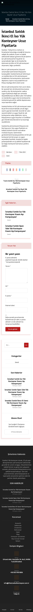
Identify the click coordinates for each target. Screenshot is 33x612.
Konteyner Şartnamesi (18, 537)
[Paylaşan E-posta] (26, 169)
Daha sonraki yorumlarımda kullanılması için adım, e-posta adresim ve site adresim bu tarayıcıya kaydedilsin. (15, 320)
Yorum (8, 266)
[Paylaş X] (10, 169)
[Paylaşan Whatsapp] (23, 169)
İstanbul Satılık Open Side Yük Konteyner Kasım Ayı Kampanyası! (16, 392)
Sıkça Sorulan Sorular (18, 539)
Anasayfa (18, 523)
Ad (6, 286)
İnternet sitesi (9, 305)
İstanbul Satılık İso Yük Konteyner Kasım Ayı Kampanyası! (16, 381)
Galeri (18, 532)
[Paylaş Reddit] (16, 169)
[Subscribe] (26, 432)
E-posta (8, 296)
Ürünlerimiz (17, 528)
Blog (17, 534)
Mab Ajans (9, 152)
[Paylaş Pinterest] (13, 169)
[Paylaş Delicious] (19, 169)
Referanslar (18, 530)
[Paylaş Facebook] (7, 169)
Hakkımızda (17, 525)
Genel (7, 156)
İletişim (18, 541)
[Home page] (1, 19)
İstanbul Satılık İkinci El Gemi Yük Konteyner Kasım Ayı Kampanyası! (16, 403)
